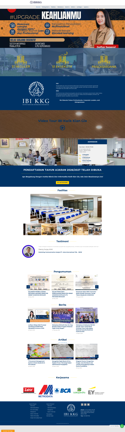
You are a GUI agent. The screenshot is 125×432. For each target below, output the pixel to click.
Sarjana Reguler (32, 404)
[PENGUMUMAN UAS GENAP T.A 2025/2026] (62, 287)
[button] (2, 28)
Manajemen (33, 411)
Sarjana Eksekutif (50, 404)
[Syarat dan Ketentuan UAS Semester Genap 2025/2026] (86, 287)
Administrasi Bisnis (34, 407)
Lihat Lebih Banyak (62, 342)
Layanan (86, 7)
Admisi (72, 7)
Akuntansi (32, 405)
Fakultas (53, 7)
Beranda (38, 7)
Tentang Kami (45, 7)
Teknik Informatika (34, 415)
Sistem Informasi (34, 413)
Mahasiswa (60, 7)
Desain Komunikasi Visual (36, 417)
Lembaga (79, 7)
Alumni (67, 7)
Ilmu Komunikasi (34, 409)
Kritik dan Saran (49, 415)
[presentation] (28, 287)
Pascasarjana (49, 414)
